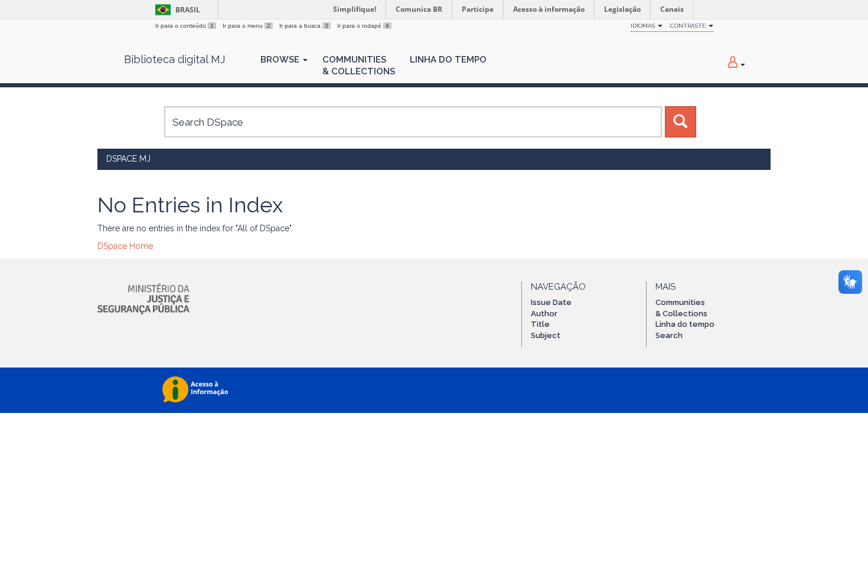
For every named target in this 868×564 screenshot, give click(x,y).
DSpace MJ (128, 158)
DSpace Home (125, 246)
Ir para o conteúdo (184, 25)
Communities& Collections (358, 65)
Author (544, 313)
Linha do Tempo (448, 59)
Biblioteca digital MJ (174, 59)
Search (669, 335)
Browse (281, 59)
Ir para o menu (246, 25)
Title (540, 324)
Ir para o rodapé (363, 25)
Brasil (175, 10)
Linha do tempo (684, 324)
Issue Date (551, 302)
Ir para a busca (303, 25)
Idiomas (644, 25)
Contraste (688, 25)
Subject (545, 335)
